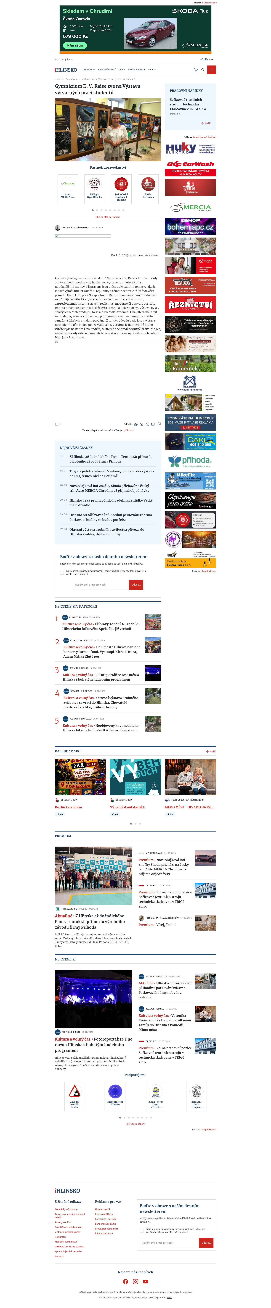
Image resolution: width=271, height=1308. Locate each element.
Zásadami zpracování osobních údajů (108, 663)
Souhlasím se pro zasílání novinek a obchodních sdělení (102, 665)
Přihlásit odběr (100, 677)
